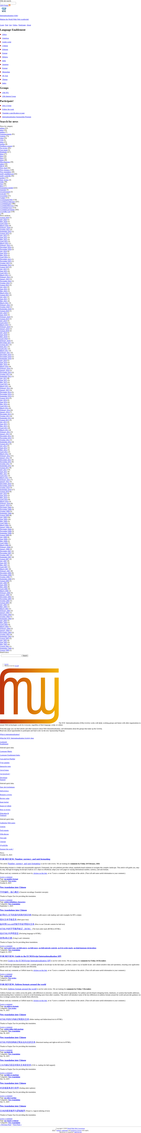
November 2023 (5, 261)
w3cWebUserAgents (7, 210)
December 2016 (5, 354)
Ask (10, 25)
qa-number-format (11, 879)
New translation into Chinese (13, 887)
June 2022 (3, 289)
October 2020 (5, 307)
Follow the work (8, 109)
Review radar (4, 798)
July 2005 (3, 605)
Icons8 (17, 666)
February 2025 (5, 245)
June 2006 (3, 585)
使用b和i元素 (6, 938)
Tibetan (4, 79)
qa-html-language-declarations (85, 948)
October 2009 (5, 511)
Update (2, 198)
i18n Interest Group (9, 96)
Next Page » (17, 1125)
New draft (3, 168)
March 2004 (4, 626)
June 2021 (3, 299)
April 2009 (4, 523)
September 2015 (5, 376)
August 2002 (4, 646)
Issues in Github (5, 806)
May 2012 (3, 450)
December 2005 (5, 597)
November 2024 (5, 249)
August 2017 (4, 345)
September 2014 (5, 396)
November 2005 (5, 599)
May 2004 (3, 623)
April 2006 (4, 589)
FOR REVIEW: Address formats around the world (23, 984)
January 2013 (4, 434)
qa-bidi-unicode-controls (48, 948)
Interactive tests (5, 766)
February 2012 (5, 456)
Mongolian (6, 72)
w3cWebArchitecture (7, 202)
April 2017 (4, 349)
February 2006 (5, 593)
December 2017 (5, 343)
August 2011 (4, 468)
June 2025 (3, 237)
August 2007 (4, 559)
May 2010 (3, 497)
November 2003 (5, 632)
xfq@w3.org (78, 1132)
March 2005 (4, 609)
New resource (5, 170)
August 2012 (4, 444)
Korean (4, 68)
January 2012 (4, 458)
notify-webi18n (5, 176)
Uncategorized (5, 192)
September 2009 (5, 513)
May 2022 (3, 291)
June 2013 (3, 424)
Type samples (4, 763)
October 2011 (4, 464)
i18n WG (5, 93)
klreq (2, 160)
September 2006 (5, 579)
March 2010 (4, 501)
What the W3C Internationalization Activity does (17, 738)
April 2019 (4, 323)
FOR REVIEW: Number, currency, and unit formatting (25, 859)
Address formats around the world (22, 989)
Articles (2, 136)
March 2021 (4, 303)
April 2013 (4, 428)
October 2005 (5, 601)
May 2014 (3, 404)
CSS (1, 140)
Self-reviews (4, 791)
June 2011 (3, 472)
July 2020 (3, 313)
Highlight (3, 152)
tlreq (1, 186)
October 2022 (5, 283)
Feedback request (6, 146)
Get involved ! (5, 774)
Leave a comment (6, 877)
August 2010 (4, 491)
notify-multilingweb (7, 174)
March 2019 (4, 325)
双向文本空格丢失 (8, 919)
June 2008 (3, 539)
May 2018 (3, 337)
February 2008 (5, 547)
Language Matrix (6, 751)
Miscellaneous (5, 162)
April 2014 (4, 406)
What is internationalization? (10, 734)
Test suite (3, 838)
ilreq (1, 156)
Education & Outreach (4, 814)
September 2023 (5, 265)
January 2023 (4, 279)
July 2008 (3, 537)
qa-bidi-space (33, 948)
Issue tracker (4, 802)
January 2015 (4, 390)
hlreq (2, 154)
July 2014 (3, 400)
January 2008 (4, 549)
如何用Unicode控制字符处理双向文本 (17, 924)
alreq (1, 130)
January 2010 (4, 505)
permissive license (76, 1130)
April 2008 (4, 543)
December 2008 (5, 529)
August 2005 (4, 603)
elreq (1, 142)
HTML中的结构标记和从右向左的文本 (17, 1042)
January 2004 (4, 630)
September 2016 (5, 358)
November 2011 (5, 462)
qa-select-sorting (10, 1098)
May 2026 (3, 221)
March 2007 (4, 569)
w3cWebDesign (5, 204)
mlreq (2, 164)
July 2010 (3, 493)
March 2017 (4, 351)
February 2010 (5, 503)
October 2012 (5, 440)
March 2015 (4, 386)
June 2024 (3, 253)
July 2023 (3, 269)
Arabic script (6, 42)
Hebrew (5, 57)
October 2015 (5, 374)
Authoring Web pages (7, 823)
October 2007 (5, 555)
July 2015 (3, 378)
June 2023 (3, 271)
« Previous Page (5, 1125)
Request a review (6, 795)
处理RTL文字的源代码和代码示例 (15, 915)
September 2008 (5, 533)
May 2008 (3, 541)
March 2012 (4, 454)
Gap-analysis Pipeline (7, 759)
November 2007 (5, 553)
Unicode (3, 194)
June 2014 (3, 402)
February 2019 (5, 327)
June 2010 (3, 495)
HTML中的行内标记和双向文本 (14, 1019)
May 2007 (3, 565)
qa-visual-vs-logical (11, 1121)
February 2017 (5, 353)
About (29, 25)
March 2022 (4, 293)
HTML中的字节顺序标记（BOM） (16, 929)
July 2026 (3, 219)
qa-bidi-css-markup (11, 1075)
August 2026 (4, 218)
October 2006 (5, 577)
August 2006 (4, 581)
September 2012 (5, 442)
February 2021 (5, 305)
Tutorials (3, 190)
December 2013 (5, 414)
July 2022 (3, 287)
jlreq (1, 158)
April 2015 (4, 384)
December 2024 (5, 247)
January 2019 (4, 329)
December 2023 (5, 259)
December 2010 (5, 484)
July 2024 (3, 251)
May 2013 (3, 426)
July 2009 (3, 517)
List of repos (4, 770)
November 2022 (5, 281)
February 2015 (5, 388)
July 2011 (3, 470)
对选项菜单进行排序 (9, 1088)
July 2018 (3, 333)
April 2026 (4, 223)
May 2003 (3, 644)
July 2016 (3, 360)
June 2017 (3, 347)
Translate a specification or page (13, 113)
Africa (4, 34)
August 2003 (4, 638)
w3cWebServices (6, 208)
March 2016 (4, 366)
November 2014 (5, 394)
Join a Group (6, 106)
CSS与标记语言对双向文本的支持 (15, 1065)
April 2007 (4, 567)
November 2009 (5, 509)
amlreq (2, 132)
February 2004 (5, 628)
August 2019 (4, 319)
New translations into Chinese (13, 910)
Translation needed (6, 188)
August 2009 (4, 515)
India (4, 61)
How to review (5, 810)
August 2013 (4, 420)
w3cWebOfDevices (7, 206)
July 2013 (3, 422)
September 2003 (5, 636)
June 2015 (3, 380)
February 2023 (5, 277)
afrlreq (2, 128)
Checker (3, 842)
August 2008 (4, 535)
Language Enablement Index (10, 755)
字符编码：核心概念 (9, 892)
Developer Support (3, 779)
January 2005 (4, 613)
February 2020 (5, 317)
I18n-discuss (4, 834)
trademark (65, 1130)
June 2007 (3, 563)
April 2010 (4, 499)
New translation (5, 172)
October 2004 (5, 617)
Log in (6, 664)
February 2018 (5, 341)
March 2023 (4, 275)
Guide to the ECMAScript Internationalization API (29, 960)
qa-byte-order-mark (65, 948)
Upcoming (3, 196)
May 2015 (3, 382)
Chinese (5, 46)
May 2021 (3, 301)
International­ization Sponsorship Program (16, 117)
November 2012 (5, 438)
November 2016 (5, 356)
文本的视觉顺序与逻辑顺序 (12, 1111)
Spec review (4, 180)
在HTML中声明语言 (9, 933)
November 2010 (5, 486)
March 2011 (4, 478)
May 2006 (3, 587)
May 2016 (3, 364)
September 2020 (5, 309)
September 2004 (5, 619)
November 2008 (5, 531)
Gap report (3, 150)
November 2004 (5, 615)
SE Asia (5, 76)
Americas (5, 38)
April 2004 (4, 625)
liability (59, 1130)
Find (6, 25)
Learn (2, 25)
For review (4, 148)
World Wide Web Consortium (76, 1128)
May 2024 (3, 255)
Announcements (5, 134)
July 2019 (3, 321)
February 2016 (5, 368)
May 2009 (3, 521)
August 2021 (4, 295)
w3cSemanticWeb (6, 200)
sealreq (2, 178)
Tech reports (4, 830)
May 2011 (3, 474)
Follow (15, 25)
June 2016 (3, 362)
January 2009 (4, 527)
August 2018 (4, 331)
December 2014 (5, 392)
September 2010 (5, 490)
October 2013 (5, 416)
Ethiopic (5, 49)
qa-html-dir (8, 1052)
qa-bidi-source (21, 948)
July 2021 (3, 297)
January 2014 (4, 412)
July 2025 (3, 235)
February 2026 (5, 227)
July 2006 (3, 583)
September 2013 (5, 418)
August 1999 (4, 650)
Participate (22, 25)
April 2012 (4, 452)
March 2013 (4, 430)
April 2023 (4, 273)
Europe (4, 53)
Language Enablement (4, 743)
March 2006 (4, 591)
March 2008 (4, 545)
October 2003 (5, 634)
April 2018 (4, 339)
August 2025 (4, 233)
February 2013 (5, 432)
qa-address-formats (11, 1006)
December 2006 (5, 573)
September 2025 (5, 231)
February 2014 (5, 410)
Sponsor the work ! (6, 849)
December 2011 (5, 460)
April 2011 (3, 476)
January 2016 (4, 370)
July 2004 (3, 621)
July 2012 (3, 446)
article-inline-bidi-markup (13, 1029)
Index (4, 83)
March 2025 (4, 243)
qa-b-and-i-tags (10, 948)
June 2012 (3, 448)
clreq (1, 138)
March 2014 (4, 408)
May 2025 (3, 239)
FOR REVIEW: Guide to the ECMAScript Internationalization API (30, 956)
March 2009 (4, 525)
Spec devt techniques (7, 787)
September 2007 (5, 557)
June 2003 (3, 642)
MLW (2, 166)
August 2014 (4, 398)
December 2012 (5, 436)
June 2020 (3, 315)
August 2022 (4, 285)
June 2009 (3, 519)
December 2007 (5, 551)
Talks (2, 182)
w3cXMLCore (5, 212)
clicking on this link (40, 873)
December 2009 (5, 507)
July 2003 (3, 640)
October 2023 (5, 263)
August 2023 (4, 267)
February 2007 (5, 571)
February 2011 (5, 480)
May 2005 (3, 607)
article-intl (8, 976)
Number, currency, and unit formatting (24, 863)
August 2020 (4, 311)
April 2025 (4, 241)
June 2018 (3, 335)
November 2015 (5, 372)
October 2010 (5, 488)
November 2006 (5, 575)
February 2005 (5, 611)
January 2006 (4, 595)
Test (1, 184)
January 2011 (4, 482)
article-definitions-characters (14, 902)
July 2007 (3, 561)
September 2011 (5, 466)
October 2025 (5, 229)
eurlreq (2, 144)
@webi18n (4, 845)
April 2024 (4, 257)
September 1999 (5, 648)
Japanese (5, 64)
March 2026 (4, 225)
